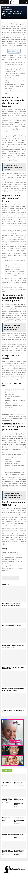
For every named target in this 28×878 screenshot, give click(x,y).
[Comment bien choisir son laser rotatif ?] (8, 812)
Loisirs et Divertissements (7, 9)
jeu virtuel (5, 579)
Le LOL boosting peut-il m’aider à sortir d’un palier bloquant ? (13, 566)
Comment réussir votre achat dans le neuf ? (19, 836)
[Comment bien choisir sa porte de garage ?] (8, 793)
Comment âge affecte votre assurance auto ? (8, 836)
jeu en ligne (5, 576)
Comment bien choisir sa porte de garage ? (7, 799)
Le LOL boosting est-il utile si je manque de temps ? (13, 555)
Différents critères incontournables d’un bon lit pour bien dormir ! (19, 852)
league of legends (14, 579)
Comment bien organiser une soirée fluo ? (7, 852)
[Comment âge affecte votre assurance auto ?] (8, 829)
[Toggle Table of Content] (17, 51)
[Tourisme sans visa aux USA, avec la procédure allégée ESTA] (20, 812)
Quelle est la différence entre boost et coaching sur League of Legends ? (12, 558)
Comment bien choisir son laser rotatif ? (6, 819)
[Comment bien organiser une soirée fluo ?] (8, 845)
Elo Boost (15, 142)
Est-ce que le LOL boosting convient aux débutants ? (12, 569)
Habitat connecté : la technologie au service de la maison (19, 784)
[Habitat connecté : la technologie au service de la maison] (20, 777)
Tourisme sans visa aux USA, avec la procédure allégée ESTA (19, 819)
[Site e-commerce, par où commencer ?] (8, 777)
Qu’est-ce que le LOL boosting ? (10, 552)
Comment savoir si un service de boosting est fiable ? (13, 562)
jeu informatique (14, 576)
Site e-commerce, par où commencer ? (7, 783)
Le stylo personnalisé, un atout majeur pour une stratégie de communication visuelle (19, 801)
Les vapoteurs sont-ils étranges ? (12, 625)
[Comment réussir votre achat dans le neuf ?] (20, 829)
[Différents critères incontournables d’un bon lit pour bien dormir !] (20, 845)
